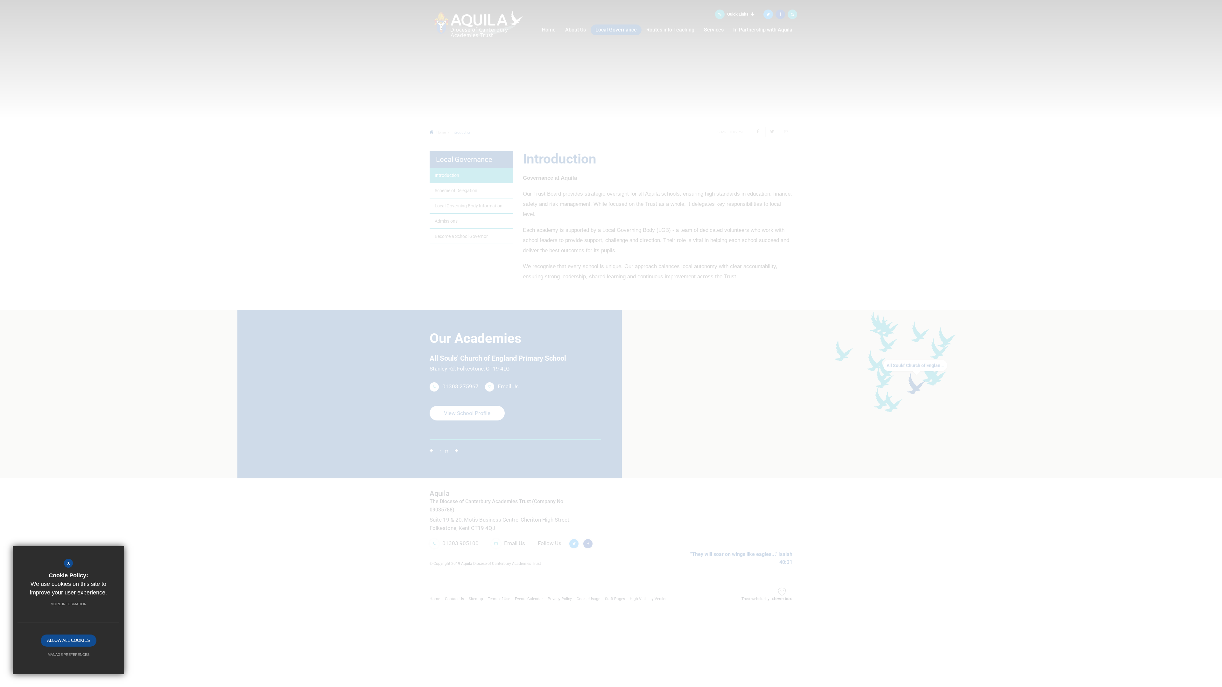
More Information (69, 604)
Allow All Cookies (68, 640)
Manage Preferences (68, 654)
